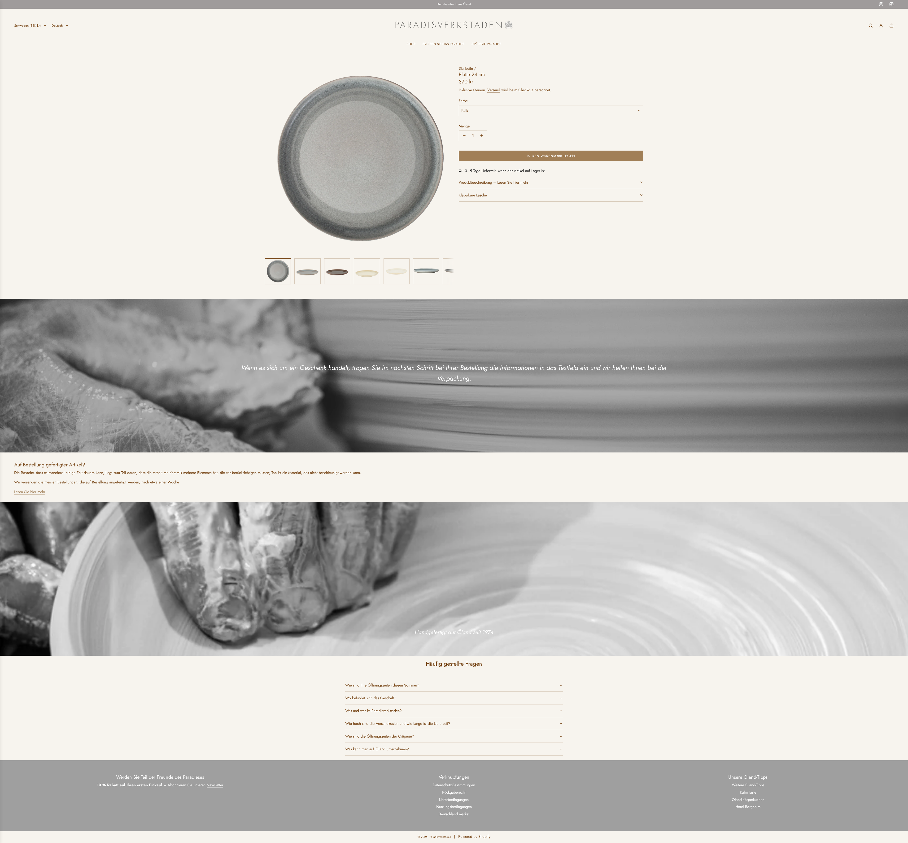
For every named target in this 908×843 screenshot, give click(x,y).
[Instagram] (881, 4)
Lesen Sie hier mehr (29, 492)
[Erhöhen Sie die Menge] (481, 135)
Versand (493, 90)
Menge (464, 126)
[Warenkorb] (891, 25)
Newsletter (215, 785)
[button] (268, 160)
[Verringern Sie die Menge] (464, 135)
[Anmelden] (881, 25)
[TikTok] (891, 4)
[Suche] (870, 25)
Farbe (463, 100)
